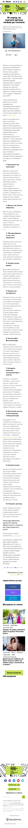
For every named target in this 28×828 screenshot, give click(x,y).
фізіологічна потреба (10, 437)
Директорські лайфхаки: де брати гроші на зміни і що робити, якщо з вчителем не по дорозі (13, 661)
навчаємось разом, (17, 27)
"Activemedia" (19, 824)
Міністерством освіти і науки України (13, 804)
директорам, (14, 625)
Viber (21, 574)
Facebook (13, 574)
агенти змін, (7, 652)
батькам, (12, 26)
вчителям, (18, 26)
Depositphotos (16, 536)
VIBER (13, 592)
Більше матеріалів (14, 673)
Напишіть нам (24, 1)
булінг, (14, 652)
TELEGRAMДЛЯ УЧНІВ (13, 598)
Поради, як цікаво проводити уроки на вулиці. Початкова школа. (14, 631)
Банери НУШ (12, 789)
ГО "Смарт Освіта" (16, 802)
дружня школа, (7, 27)
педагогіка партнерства (10, 657)
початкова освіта (8, 627)
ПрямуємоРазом (11, 29)
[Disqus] (14, 699)
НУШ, (5, 29)
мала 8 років (11, 115)
